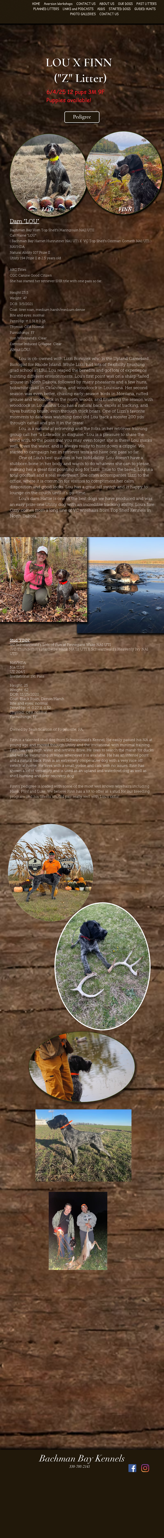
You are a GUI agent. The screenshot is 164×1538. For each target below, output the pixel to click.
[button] (106, 3)
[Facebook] (132, 1468)
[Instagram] (145, 1468)
